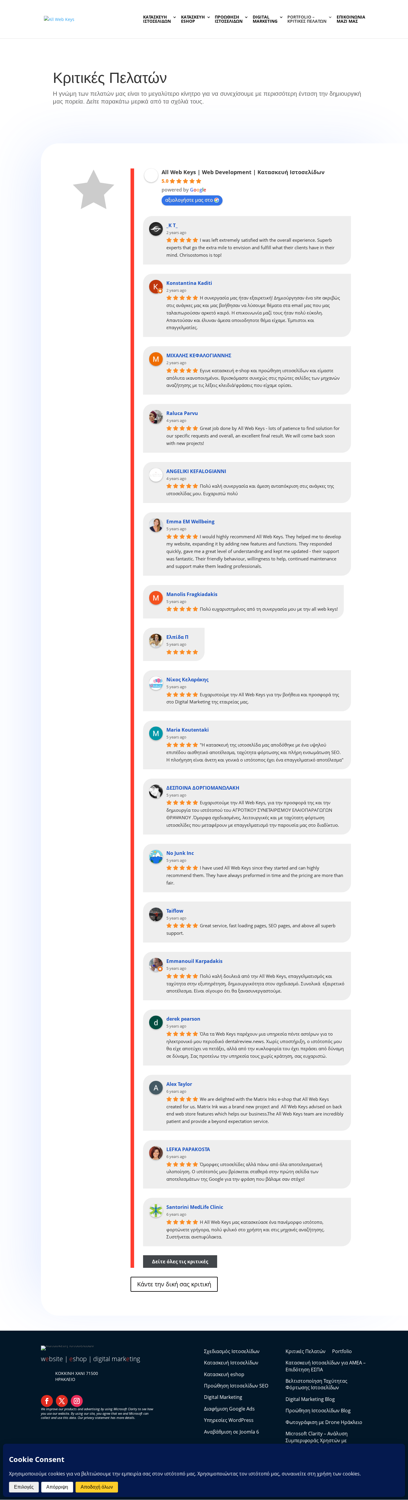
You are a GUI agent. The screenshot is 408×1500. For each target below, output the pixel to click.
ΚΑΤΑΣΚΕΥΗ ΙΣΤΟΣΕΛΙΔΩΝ (157, 19)
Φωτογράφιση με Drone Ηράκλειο (324, 1422)
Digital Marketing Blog (310, 1399)
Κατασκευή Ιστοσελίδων (231, 1362)
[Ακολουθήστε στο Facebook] (47, 1401)
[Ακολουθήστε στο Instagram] (77, 1401)
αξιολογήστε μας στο (189, 200)
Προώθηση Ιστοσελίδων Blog (318, 1410)
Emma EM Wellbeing (190, 521)
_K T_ (172, 225)
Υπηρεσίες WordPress (229, 1420)
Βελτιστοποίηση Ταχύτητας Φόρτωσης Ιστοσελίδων (316, 1384)
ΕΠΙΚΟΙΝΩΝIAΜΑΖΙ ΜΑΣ (351, 19)
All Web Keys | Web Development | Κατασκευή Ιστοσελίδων (243, 172)
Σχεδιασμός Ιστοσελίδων (232, 1351)
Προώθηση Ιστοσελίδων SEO (236, 1385)
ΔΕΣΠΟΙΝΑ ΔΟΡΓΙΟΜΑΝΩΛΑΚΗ (202, 788)
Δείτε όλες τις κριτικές (180, 1261)
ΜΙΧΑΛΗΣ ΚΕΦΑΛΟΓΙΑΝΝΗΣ (198, 355)
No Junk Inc (180, 853)
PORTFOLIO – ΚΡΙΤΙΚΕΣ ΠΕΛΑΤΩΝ (306, 19)
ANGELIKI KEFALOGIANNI (196, 471)
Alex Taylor (179, 1084)
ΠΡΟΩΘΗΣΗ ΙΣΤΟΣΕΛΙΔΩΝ (229, 19)
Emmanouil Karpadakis (194, 961)
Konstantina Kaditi (189, 283)
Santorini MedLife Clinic (194, 1207)
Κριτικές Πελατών (306, 1351)
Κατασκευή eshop (224, 1374)
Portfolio (342, 1351)
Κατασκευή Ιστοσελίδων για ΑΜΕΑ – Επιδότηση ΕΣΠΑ (326, 1366)
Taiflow (174, 911)
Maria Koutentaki (187, 730)
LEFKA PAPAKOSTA (188, 1149)
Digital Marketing (223, 1397)
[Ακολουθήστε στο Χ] (62, 1401)
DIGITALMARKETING (265, 19)
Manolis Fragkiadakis (191, 594)
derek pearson (183, 1019)
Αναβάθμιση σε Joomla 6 (231, 1431)
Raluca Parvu (182, 413)
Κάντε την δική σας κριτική (174, 1284)
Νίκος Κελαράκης (187, 679)
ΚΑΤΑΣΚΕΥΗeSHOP (193, 19)
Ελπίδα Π (177, 637)
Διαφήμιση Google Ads (229, 1408)
